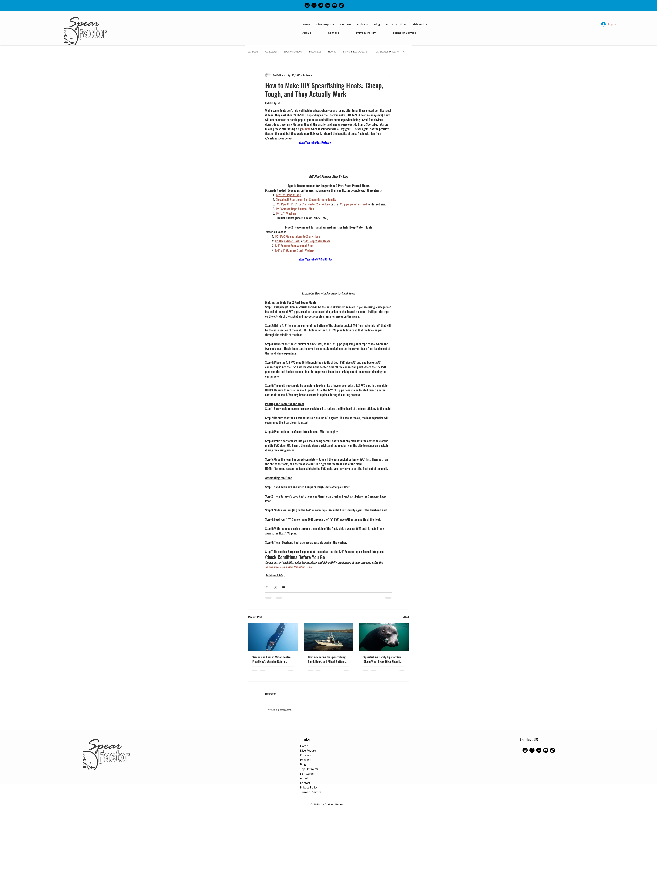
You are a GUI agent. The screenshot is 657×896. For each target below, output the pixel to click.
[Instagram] (307, 5)
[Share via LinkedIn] (283, 587)
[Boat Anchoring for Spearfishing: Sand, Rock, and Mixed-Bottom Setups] (328, 637)
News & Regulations (355, 52)
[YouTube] (334, 5)
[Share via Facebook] (266, 587)
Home (304, 746)
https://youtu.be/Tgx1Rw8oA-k (315, 143)
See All (406, 616)
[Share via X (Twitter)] (275, 587)
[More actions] (390, 75)
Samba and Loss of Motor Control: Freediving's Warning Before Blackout (272, 659)
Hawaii (332, 52)
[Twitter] (320, 5)
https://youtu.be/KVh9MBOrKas (315, 259)
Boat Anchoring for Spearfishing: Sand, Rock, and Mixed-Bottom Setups (327, 659)
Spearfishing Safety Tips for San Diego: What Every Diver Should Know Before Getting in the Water (383, 659)
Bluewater (315, 52)
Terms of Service (310, 792)
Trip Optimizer (309, 769)
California (271, 52)
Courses (305, 755)
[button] (420, 24)
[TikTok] (341, 5)
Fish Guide (307, 773)
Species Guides (293, 52)
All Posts (253, 52)
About (304, 778)
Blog (303, 764)
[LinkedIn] (327, 5)
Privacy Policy (309, 787)
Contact (305, 783)
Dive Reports (308, 750)
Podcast (305, 760)
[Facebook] (314, 5)
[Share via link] (292, 587)
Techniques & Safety (386, 52)
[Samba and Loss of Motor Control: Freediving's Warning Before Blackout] (273, 637)
